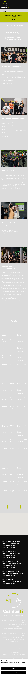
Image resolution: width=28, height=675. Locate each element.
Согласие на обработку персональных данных (14, 658)
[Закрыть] (26, 13)
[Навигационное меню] (26, 4)
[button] (14, 25)
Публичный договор (14, 652)
